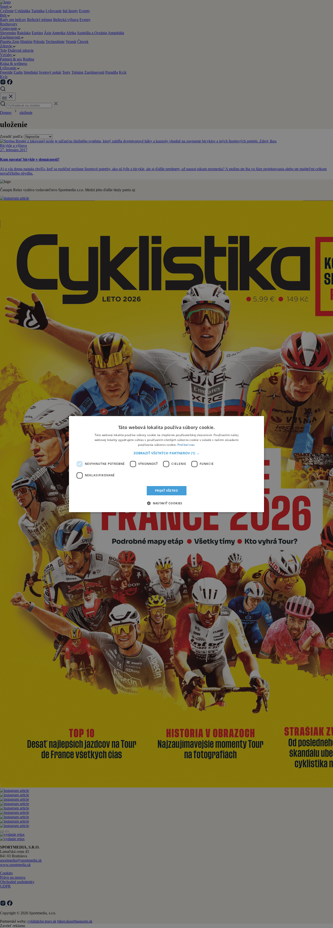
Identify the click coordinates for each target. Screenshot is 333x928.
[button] (167, 453)
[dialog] (166, 464)
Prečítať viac (186, 444)
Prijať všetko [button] (166, 490)
